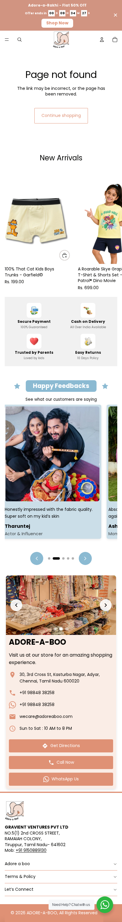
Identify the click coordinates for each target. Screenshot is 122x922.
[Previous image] (16, 605)
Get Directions (65, 746)
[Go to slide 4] (68, 558)
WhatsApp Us (65, 779)
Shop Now (57, 23)
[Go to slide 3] (63, 558)
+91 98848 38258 (37, 693)
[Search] (19, 39)
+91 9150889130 (31, 850)
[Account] (101, 39)
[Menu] (7, 39)
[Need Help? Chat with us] (105, 904)
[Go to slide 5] (73, 558)
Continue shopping (61, 115)
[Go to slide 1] (49, 558)
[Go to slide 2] (56, 558)
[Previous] (36, 558)
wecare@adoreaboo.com (46, 716)
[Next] (85, 558)
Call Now (65, 762)
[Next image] (106, 605)
